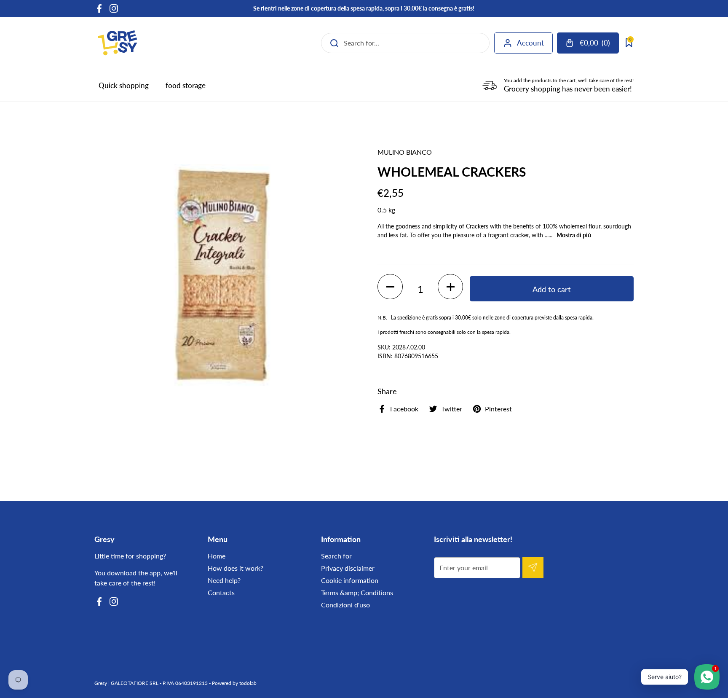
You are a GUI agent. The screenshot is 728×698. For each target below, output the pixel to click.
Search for (336, 556)
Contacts (221, 592)
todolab (248, 683)
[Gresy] (117, 43)
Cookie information (349, 580)
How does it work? (235, 568)
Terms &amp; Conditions (357, 592)
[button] (390, 286)
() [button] (595, 44)
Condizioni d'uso (345, 605)
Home (216, 556)
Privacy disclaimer (348, 568)
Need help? (224, 580)
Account (530, 42)
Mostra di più (574, 235)
